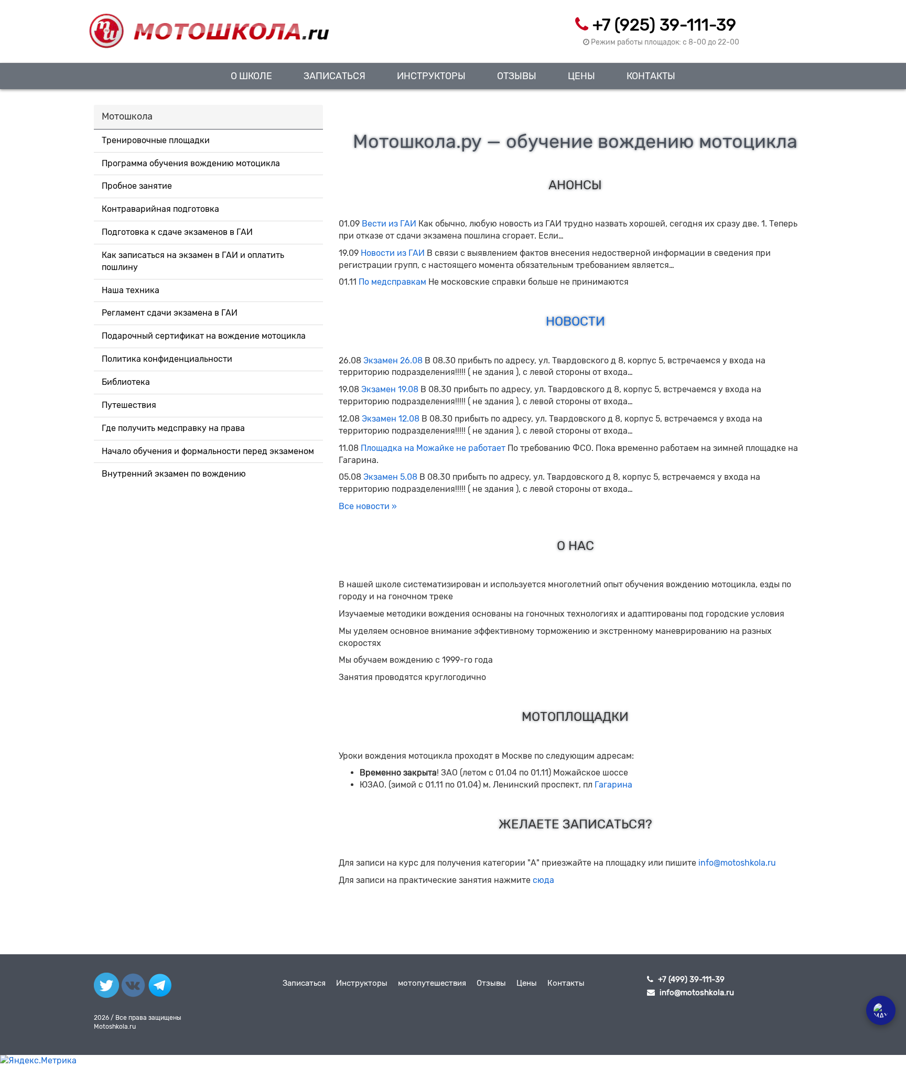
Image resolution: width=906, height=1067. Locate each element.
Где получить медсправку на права (173, 428)
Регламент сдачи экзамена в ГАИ (170, 313)
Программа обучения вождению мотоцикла (191, 163)
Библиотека (126, 382)
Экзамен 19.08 (389, 389)
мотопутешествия (432, 983)
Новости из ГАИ (393, 253)
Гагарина (613, 785)
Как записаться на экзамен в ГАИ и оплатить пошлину (193, 261)
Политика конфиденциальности (167, 359)
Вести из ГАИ (389, 224)
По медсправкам (392, 282)
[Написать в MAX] (881, 1010)
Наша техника (130, 290)
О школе (251, 75)
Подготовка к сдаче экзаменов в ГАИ (177, 232)
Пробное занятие (137, 186)
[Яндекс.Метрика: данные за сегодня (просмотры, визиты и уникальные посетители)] (38, 1061)
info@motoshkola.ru (737, 863)
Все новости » (368, 506)
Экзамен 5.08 (390, 477)
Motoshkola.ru (115, 1026)
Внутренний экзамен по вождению (174, 474)
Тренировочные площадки (156, 140)
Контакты (651, 75)
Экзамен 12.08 (390, 419)
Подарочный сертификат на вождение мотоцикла (204, 336)
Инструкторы (431, 75)
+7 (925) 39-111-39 (664, 25)
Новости (575, 321)
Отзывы (516, 75)
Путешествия (129, 405)
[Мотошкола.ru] (208, 24)
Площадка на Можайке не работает (433, 448)
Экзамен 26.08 (393, 360)
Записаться (334, 75)
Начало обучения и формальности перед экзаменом (208, 451)
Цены (581, 75)
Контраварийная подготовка (160, 209)
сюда (543, 880)
